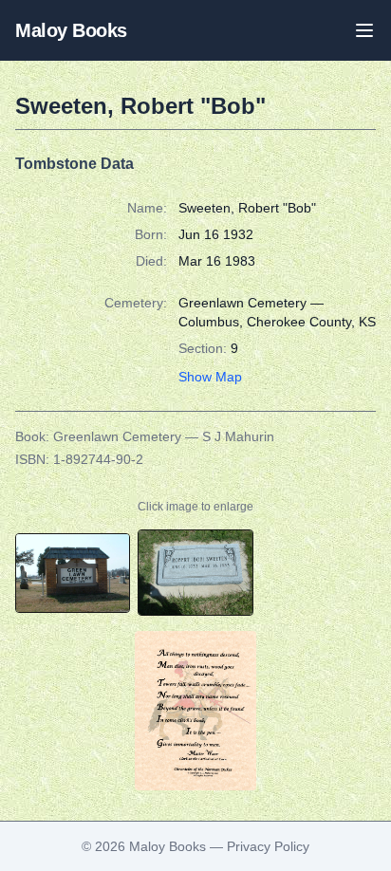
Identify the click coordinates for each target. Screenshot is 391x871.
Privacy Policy (268, 846)
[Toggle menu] (364, 30)
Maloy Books (71, 30)
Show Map (210, 376)
